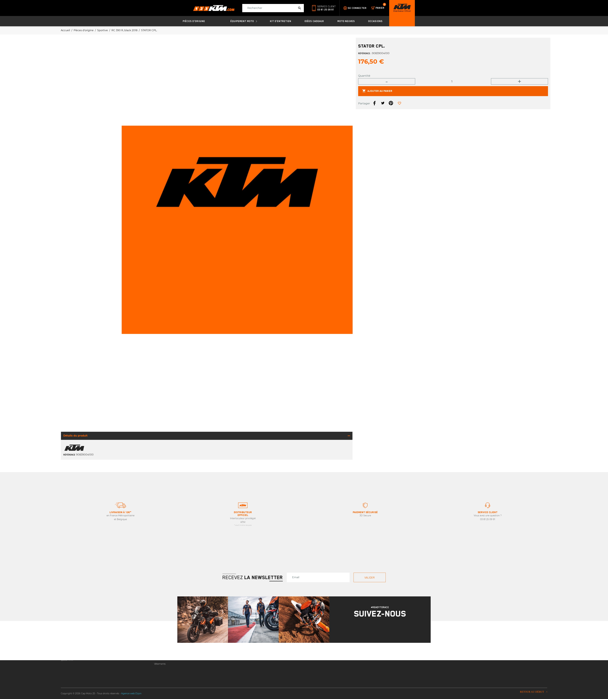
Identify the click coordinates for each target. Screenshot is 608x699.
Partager (374, 103)
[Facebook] (384, 628)
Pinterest (391, 103)
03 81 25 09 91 (325, 9)
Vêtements (160, 663)
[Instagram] (376, 628)
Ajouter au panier (377, 91)
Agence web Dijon (131, 693)
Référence (69, 454)
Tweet (383, 103)
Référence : (364, 53)
